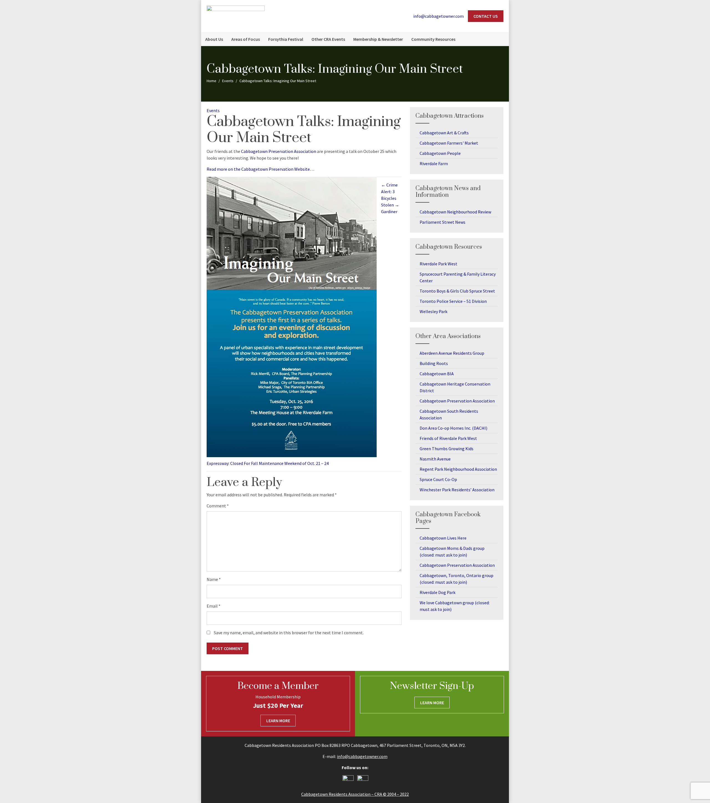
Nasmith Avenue (435, 459)
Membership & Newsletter (378, 39)
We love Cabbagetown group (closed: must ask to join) (455, 606)
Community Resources (433, 39)
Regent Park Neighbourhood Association (458, 469)
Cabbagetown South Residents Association (449, 414)
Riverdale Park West (438, 263)
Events (213, 110)
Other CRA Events (328, 39)
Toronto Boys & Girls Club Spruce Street (457, 291)
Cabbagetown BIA (437, 373)
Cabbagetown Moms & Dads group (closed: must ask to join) (452, 551)
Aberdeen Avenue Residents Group (452, 353)
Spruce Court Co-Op (438, 479)
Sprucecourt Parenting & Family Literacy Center (458, 277)
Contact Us (485, 16)
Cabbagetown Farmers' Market (449, 143)
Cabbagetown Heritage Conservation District (455, 387)
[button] (502, 39)
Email (213, 606)
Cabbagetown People (440, 153)
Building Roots (434, 363)
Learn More (278, 720)
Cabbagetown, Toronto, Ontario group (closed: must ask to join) (456, 579)
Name (214, 579)
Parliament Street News (442, 222)
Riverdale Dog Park (437, 592)
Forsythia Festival (285, 39)
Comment (218, 506)
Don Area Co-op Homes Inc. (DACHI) (453, 428)
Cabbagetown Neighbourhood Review (455, 212)
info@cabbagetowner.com (362, 756)
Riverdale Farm (434, 163)
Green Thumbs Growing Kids (446, 448)
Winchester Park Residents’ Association (457, 489)
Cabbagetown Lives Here (443, 538)
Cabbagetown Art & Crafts (444, 132)
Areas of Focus (245, 39)
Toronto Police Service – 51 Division (453, 301)
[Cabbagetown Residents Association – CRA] (236, 15)
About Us (214, 39)
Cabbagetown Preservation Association (278, 151)
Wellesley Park (433, 311)
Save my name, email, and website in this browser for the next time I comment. (289, 632)
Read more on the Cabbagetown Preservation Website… (260, 169)
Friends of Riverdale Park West (448, 438)
